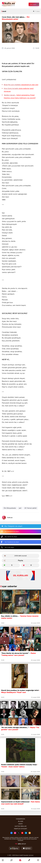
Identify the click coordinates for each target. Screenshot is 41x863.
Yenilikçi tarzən (20, 96)
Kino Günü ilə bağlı (19, 90)
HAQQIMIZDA (20, 819)
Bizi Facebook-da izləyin (12, 542)
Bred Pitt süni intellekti (21, 85)
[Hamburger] (3, 860)
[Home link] (20, 860)
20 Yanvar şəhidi (30, 508)
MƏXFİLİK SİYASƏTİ (20, 828)
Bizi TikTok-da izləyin (11, 536)
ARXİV (20, 824)
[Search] (11, 860)
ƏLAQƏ (20, 821)
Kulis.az (9, 517)
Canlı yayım (33, 4)
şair (20, 508)
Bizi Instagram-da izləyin (12, 531)
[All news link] (38, 860)
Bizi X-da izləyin (9, 547)
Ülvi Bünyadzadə (10, 508)
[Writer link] (29, 860)
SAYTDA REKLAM (20, 826)
